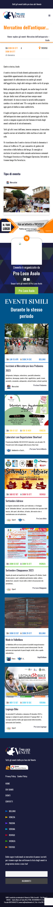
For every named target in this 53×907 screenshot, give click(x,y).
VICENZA (12, 841)
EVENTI (7, 795)
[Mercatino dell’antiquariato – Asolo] (26, 200)
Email (7, 869)
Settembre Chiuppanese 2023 (20, 570)
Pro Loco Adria (41, 518)
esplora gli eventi (19, 36)
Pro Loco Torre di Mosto (38, 449)
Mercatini (13, 182)
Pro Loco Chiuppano (39, 588)
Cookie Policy (22, 776)
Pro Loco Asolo (26, 273)
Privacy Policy (10, 776)
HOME (7, 783)
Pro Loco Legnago (40, 726)
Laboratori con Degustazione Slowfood (24, 437)
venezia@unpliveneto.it (26, 902)
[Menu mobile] (49, 15)
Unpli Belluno (41, 657)
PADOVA (12, 823)
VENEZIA (12, 817)
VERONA (12, 829)
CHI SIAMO (9, 789)
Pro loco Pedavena (39, 385)
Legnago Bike (12, 709)
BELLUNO (12, 811)
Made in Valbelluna (14, 639)
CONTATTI (9, 801)
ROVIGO (12, 835)
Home (9, 36)
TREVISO (12, 847)
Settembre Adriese (14, 501)
